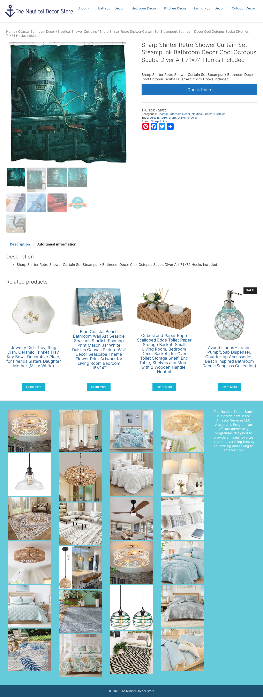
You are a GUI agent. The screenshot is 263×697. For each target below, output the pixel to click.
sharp (172, 117)
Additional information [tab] (56, 244)
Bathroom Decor (111, 8)
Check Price (199, 89)
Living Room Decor (209, 8)
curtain (154, 117)
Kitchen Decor (175, 8)
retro (163, 117)
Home (10, 32)
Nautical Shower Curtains (77, 32)
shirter (182, 117)
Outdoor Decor (243, 8)
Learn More (33, 386)
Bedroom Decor (144, 8)
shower (192, 117)
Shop (82, 8)
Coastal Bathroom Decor (36, 32)
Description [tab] (20, 244)
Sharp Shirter (159, 121)
